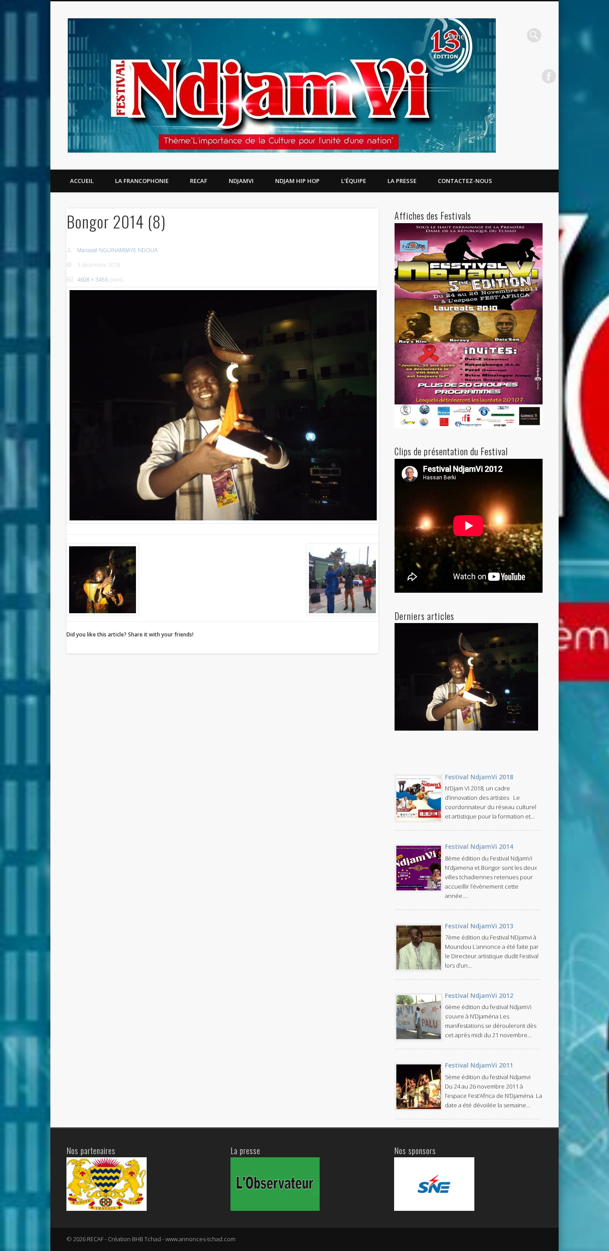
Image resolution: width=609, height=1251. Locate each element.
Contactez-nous (465, 181)
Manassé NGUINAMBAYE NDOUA (117, 250)
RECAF (198, 181)
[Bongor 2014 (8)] (222, 405)
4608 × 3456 (92, 279)
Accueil (82, 181)
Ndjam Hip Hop (297, 181)
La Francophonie (142, 181)
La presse (401, 181)
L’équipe (353, 181)
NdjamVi (241, 181)
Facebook (549, 76)
